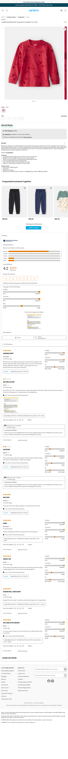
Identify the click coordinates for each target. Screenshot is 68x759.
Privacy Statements (23, 705)
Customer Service (6, 693)
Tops (28, 17)
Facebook (48, 681)
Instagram (52, 681)
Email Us (3, 696)
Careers (20, 679)
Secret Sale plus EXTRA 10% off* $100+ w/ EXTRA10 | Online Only (34, 5)
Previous (16, 1)
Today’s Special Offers (25, 682)
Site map (59, 705)
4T (15, 118)
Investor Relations (23, 676)
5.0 (66, 22)
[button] (34, 63)
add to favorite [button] (24, 188)
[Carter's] (34, 11)
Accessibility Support (7, 671)
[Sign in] (61, 10)
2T (3, 118)
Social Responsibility (24, 685)
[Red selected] (3, 110)
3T (9, 118)
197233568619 (9, 152)
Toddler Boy (21, 17)
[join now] (65, 669)
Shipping (4, 676)
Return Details (28, 137)
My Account (5, 688)
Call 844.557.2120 (6, 699)
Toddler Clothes (11, 17)
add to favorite (64, 29)
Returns (3, 679)
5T (21, 118)
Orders (3, 682)
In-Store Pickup (5, 673)
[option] (14, 203)
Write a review (33, 228)
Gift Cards (4, 685)
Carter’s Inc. (21, 673)
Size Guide (64, 116)
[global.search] (65, 675)
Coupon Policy (44, 705)
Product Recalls (52, 705)
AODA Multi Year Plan (34, 705)
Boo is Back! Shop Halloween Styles (34, 2)
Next (51, 1)
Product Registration (24, 688)
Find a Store (21, 671)
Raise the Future (23, 690)
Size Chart (4, 690)
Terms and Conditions (12, 705)
